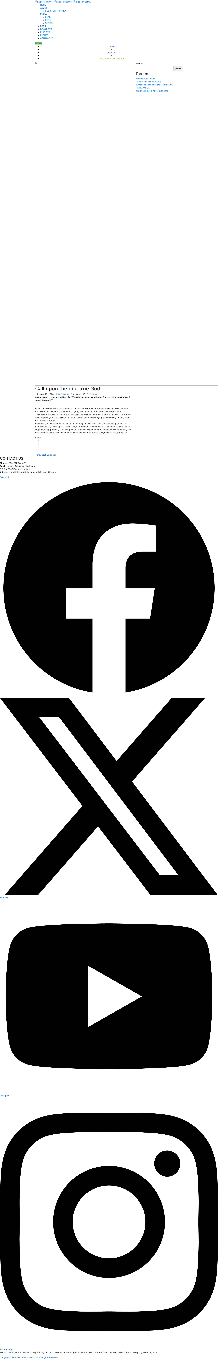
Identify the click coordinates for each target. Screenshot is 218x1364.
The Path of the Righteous (149, 81)
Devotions (111, 52)
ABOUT (43, 8)
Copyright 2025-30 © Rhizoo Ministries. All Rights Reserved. (29, 1357)
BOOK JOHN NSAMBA (55, 11)
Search (139, 63)
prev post (41, 455)
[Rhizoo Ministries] (63, 1)
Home (111, 46)
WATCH (49, 23)
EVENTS (44, 35)
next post (51, 455)
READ (48, 17)
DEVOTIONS (46, 29)
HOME (43, 5)
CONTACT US (46, 38)
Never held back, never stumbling (152, 91)
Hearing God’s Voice (146, 78)
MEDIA (43, 14)
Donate (38, 43)
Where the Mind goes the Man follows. (154, 84)
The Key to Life (143, 87)
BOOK (43, 26)
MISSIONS (45, 32)
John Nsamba (62, 394)
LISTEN (48, 20)
